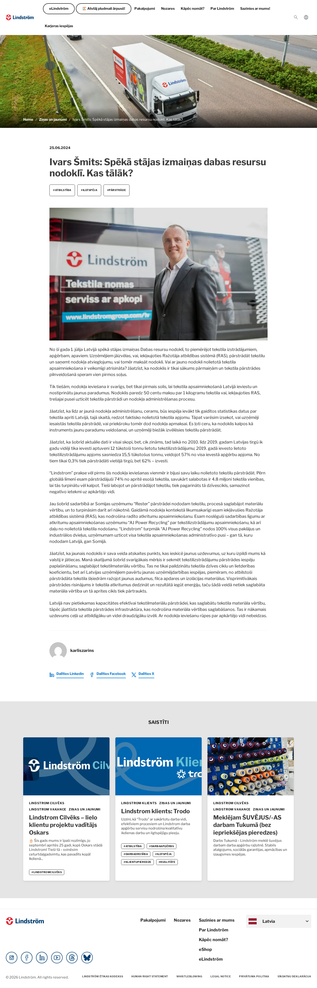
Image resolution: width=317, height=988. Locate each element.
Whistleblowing (189, 976)
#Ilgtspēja (89, 190)
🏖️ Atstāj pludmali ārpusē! (103, 8)
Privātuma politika (254, 976)
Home (28, 119)
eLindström (58, 8)
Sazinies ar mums (217, 920)
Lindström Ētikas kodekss (102, 976)
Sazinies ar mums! (255, 8)
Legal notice (220, 976)
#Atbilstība (62, 190)
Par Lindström (222, 8)
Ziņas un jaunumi (53, 119)
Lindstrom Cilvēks (47, 803)
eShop (205, 949)
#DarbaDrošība (136, 854)
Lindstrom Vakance (47, 809)
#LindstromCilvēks (47, 872)
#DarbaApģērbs (161, 846)
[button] (296, 17)
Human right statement (149, 976)
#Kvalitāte (167, 862)
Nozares (168, 8)
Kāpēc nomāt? (192, 8)
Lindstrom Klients (139, 803)
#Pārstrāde (116, 190)
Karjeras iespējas (59, 26)
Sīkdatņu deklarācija (294, 976)
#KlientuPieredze (137, 862)
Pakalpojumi (144, 8)
